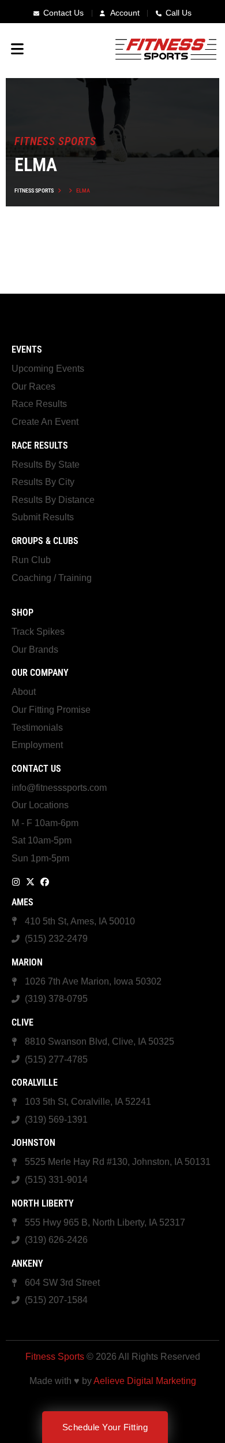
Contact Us (36, 768)
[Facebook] (44, 882)
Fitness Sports (34, 190)
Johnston (33, 1142)
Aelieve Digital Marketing (144, 1381)
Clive (22, 1022)
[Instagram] (16, 882)
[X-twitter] (30, 882)
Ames (22, 902)
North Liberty (43, 1203)
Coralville (35, 1082)
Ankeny (27, 1263)
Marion (27, 962)
